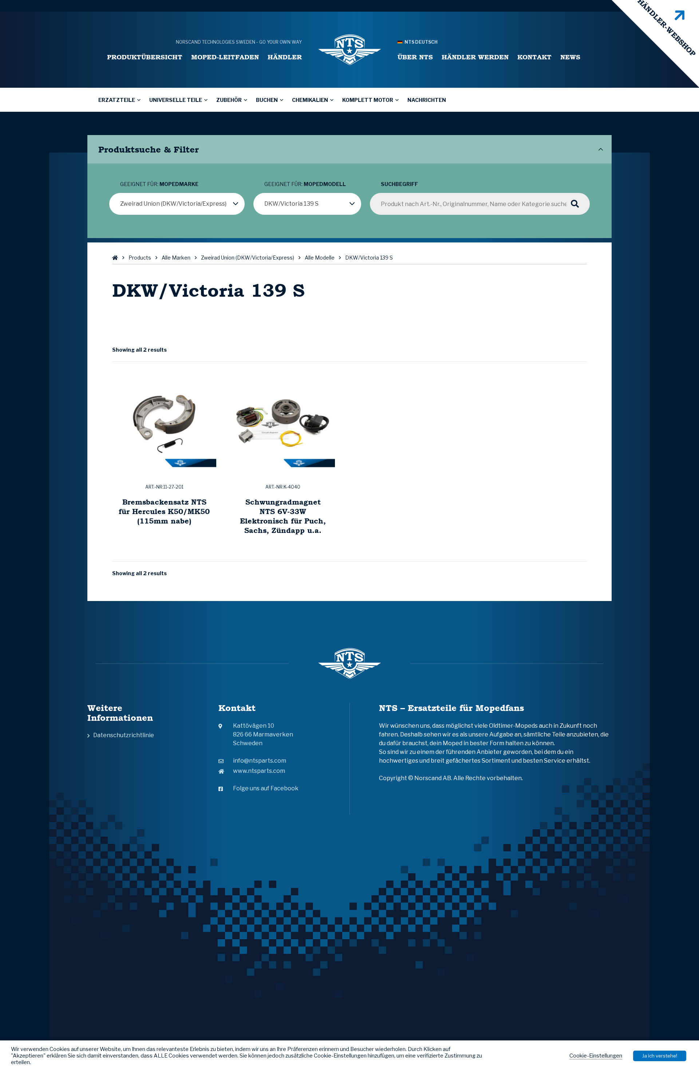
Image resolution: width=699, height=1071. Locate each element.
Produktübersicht (144, 57)
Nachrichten (426, 100)
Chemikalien (310, 100)
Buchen (267, 100)
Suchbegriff (399, 184)
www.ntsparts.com (259, 770)
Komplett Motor (367, 100)
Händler (285, 57)
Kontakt (534, 57)
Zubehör (229, 100)
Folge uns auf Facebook (266, 788)
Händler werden (475, 57)
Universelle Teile (175, 100)
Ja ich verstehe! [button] (659, 1056)
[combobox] (177, 204)
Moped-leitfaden (225, 57)
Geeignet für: (159, 184)
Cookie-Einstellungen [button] (595, 1055)
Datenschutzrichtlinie (123, 735)
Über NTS (415, 57)
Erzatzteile (116, 100)
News (570, 57)
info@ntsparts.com (259, 760)
